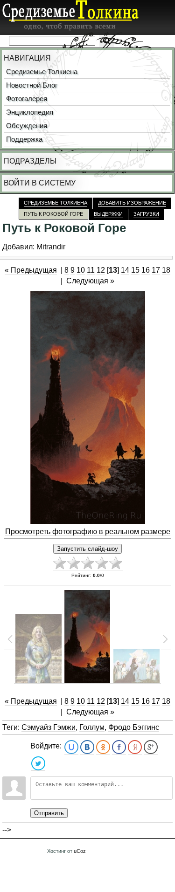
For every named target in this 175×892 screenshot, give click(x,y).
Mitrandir (50, 247)
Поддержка (24, 139)
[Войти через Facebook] (119, 747)
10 (81, 270)
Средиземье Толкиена (41, 71)
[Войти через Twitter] (38, 763)
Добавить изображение (132, 203)
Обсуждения (26, 126)
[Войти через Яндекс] (135, 747)
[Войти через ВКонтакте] (87, 747)
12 (101, 270)
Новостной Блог (31, 85)
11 (91, 270)
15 (135, 270)
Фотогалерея (26, 99)
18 (166, 270)
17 (156, 270)
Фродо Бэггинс (133, 727)
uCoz (80, 851)
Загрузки (146, 214)
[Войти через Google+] (151, 747)
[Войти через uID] (71, 747)
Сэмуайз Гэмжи (48, 727)
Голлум (92, 727)
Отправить (49, 813)
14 (125, 270)
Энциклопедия (29, 112)
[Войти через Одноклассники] (103, 747)
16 (145, 270)
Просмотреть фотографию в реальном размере (87, 531)
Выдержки (108, 214)
